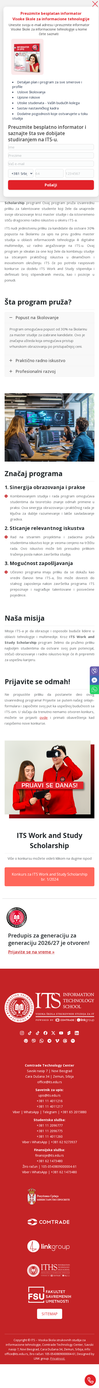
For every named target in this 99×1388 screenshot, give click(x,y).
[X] (53, 1032)
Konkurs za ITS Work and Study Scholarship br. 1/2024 (49, 877)
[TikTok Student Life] (37, 1032)
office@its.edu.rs (49, 1082)
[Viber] (94, 560)
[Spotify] (73, 1040)
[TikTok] (29, 1032)
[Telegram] (49, 1040)
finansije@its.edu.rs (49, 1155)
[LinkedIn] (76, 1032)
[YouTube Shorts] (69, 1032)
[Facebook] (45, 1032)
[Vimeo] (57, 1040)
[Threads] (65, 1040)
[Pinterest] (26, 1040)
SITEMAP (50, 1313)
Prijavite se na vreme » (31, 952)
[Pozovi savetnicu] (90, 1380)
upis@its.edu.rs (49, 1095)
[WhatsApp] (94, 572)
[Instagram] (22, 1032)
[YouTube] (61, 1032)
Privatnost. (57, 1358)
